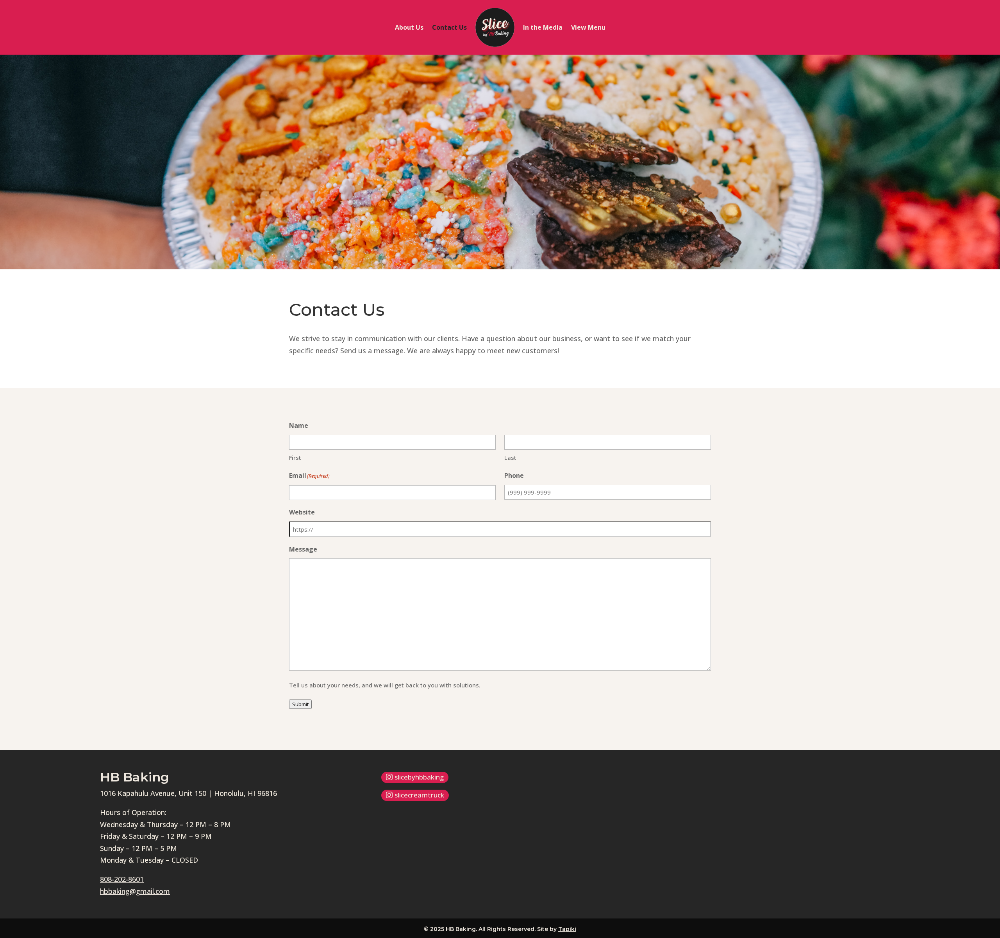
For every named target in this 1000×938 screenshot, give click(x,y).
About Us (409, 27)
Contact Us (449, 27)
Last (510, 457)
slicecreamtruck (419, 794)
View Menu (588, 27)
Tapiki (567, 929)
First (295, 457)
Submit (300, 704)
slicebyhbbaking (419, 776)
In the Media (542, 27)
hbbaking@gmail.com (135, 891)
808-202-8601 (122, 879)
